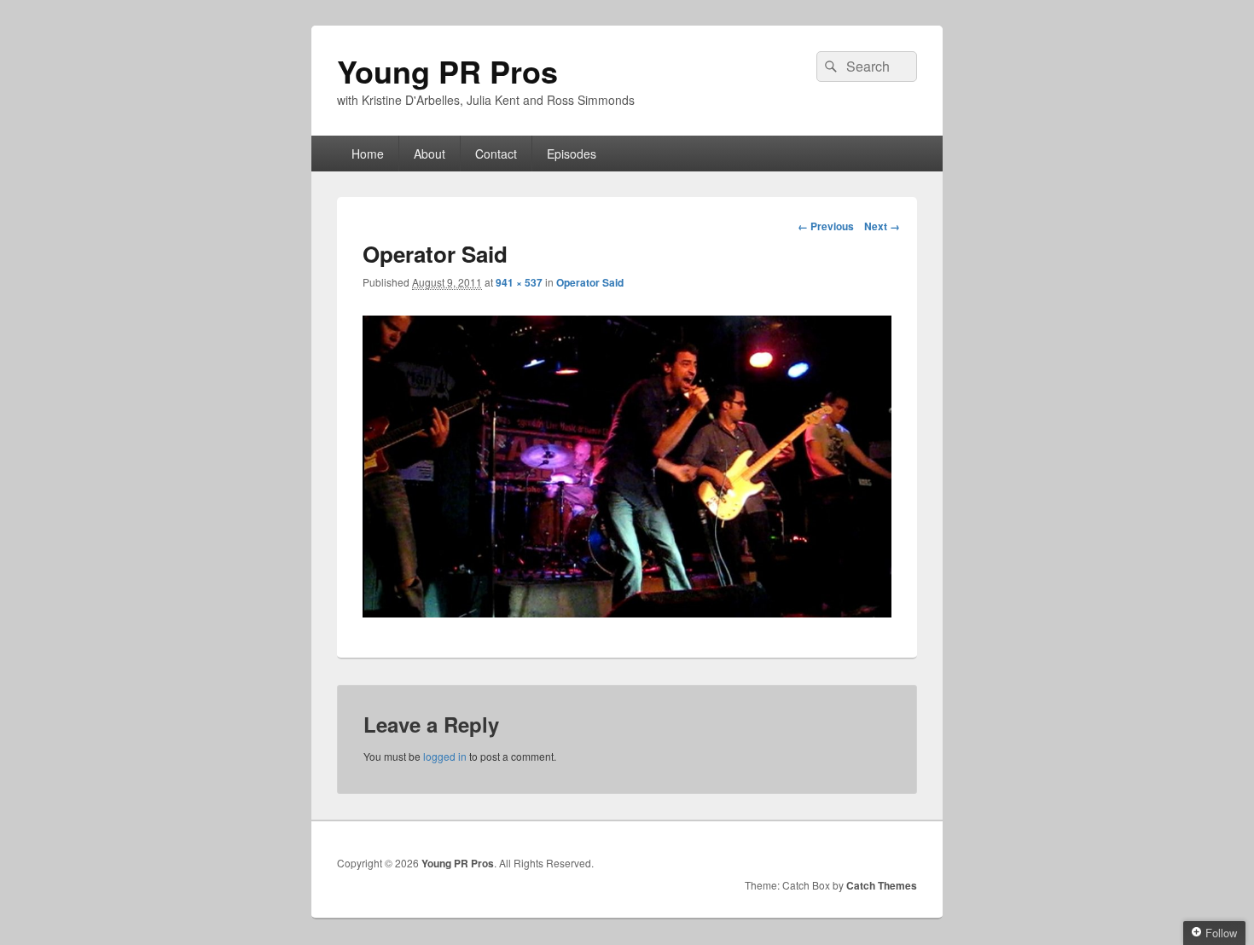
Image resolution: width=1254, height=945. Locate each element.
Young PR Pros (447, 71)
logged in (445, 756)
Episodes (571, 153)
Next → (882, 226)
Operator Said (590, 282)
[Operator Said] (627, 612)
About (429, 153)
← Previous (826, 226)
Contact (496, 153)
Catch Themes (881, 885)
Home (367, 153)
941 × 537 (519, 282)
